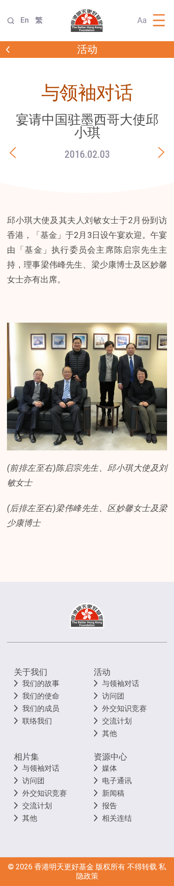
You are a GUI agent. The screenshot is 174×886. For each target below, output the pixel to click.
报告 (109, 805)
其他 (109, 733)
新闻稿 (113, 793)
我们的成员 (40, 708)
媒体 (109, 768)
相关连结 (117, 818)
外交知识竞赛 (124, 708)
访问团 (113, 696)
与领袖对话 (120, 683)
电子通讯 (117, 780)
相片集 (26, 756)
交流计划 (117, 721)
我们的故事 (40, 683)
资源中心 (110, 756)
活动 (102, 672)
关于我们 (30, 672)
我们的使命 (40, 696)
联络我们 (37, 721)
